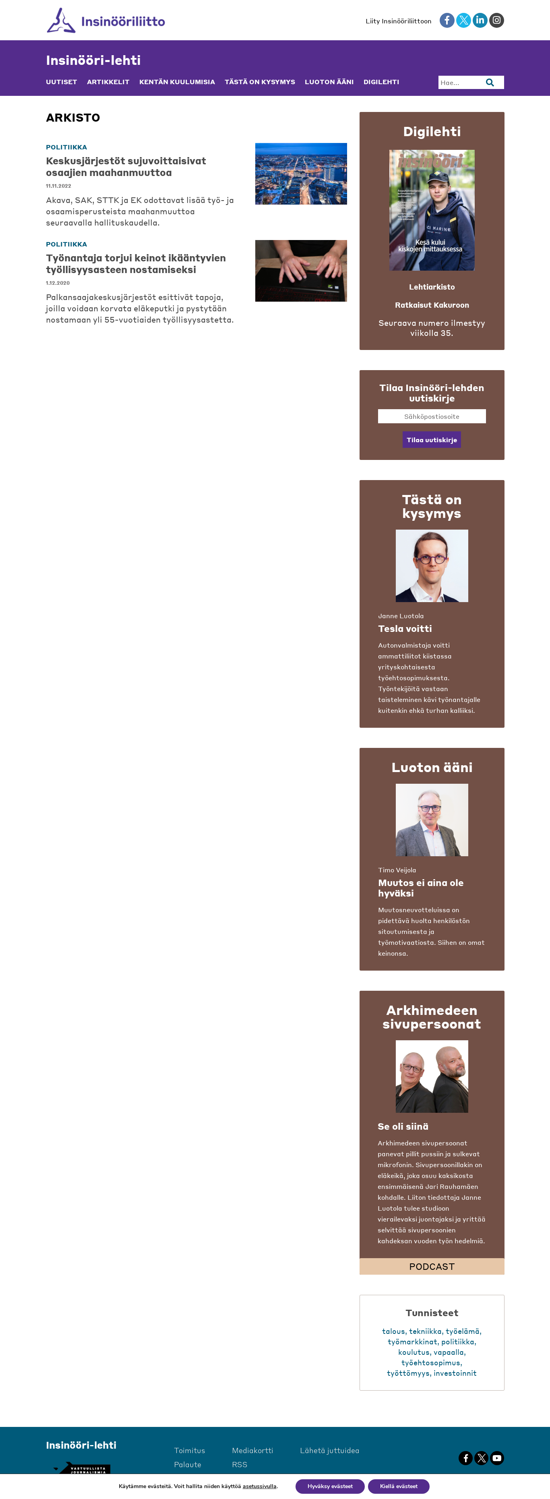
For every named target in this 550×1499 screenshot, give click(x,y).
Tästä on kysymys (260, 82)
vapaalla (449, 1351)
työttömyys (408, 1372)
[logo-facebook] (447, 20)
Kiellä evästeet (399, 1486)
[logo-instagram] (496, 20)
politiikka (66, 147)
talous (393, 1330)
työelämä (463, 1330)
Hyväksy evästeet (330, 1486)
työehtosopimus (430, 1362)
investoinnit (455, 1372)
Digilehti (381, 82)
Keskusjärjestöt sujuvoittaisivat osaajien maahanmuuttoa (126, 166)
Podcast (432, 1266)
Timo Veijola (397, 869)
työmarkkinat (412, 1341)
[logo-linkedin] (480, 20)
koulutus (414, 1351)
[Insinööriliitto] (106, 20)
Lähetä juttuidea (330, 1450)
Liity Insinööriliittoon (399, 21)
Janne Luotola (401, 615)
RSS (240, 1464)
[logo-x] (463, 20)
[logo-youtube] (497, 1458)
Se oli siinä (403, 1126)
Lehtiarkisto (432, 286)
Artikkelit (108, 82)
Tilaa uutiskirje (432, 439)
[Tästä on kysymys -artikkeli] (432, 566)
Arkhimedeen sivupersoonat (432, 1016)
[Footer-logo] (81, 1469)
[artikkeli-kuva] (301, 174)
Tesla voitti (405, 628)
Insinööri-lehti (93, 60)
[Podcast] (432, 1076)
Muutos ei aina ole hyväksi (421, 887)
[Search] (490, 83)
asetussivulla (260, 1486)
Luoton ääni (329, 82)
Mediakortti (252, 1450)
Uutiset (61, 82)
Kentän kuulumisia (177, 82)
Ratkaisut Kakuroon (432, 304)
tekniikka (425, 1330)
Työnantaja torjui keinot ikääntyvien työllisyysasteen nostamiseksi (136, 263)
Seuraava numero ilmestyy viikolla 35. (431, 328)
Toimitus (189, 1450)
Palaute (187, 1464)
